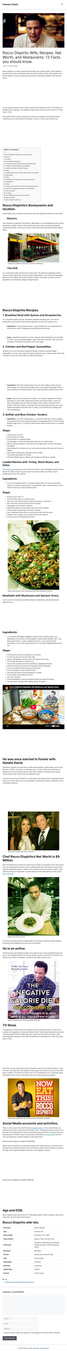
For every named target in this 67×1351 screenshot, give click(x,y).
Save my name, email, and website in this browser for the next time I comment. (32, 1333)
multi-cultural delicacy (14, 469)
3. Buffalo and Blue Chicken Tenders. (16, 168)
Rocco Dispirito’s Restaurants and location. (18, 154)
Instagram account (37, 1128)
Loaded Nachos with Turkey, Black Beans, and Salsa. (22, 173)
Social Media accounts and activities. (18, 195)
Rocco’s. (7, 157)
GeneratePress (44, 1348)
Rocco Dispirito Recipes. (13, 161)
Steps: (7, 170)
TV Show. (9, 193)
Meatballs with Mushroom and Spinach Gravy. (20, 179)
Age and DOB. (10, 197)
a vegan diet (49, 1134)
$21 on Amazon (8, 874)
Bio (6, 1279)
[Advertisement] (33, 93)
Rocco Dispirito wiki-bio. (13, 200)
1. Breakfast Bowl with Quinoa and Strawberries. (20, 164)
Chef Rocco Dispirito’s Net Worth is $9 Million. (20, 188)
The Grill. (8, 159)
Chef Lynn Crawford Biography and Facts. (19, 1282)
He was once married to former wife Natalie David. (22, 186)
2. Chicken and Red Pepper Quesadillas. (17, 166)
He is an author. (10, 191)
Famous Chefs (10, 4)
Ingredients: (9, 175)
